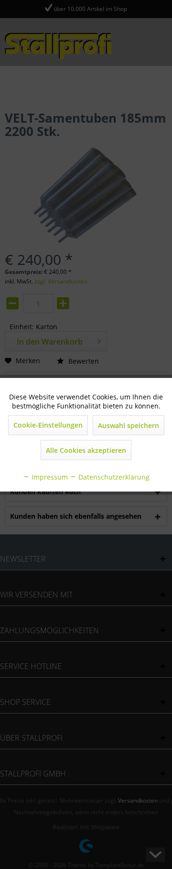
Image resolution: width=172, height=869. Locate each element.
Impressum (49, 477)
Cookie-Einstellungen (48, 424)
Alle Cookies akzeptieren (86, 450)
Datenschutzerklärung (113, 477)
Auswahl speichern (128, 425)
